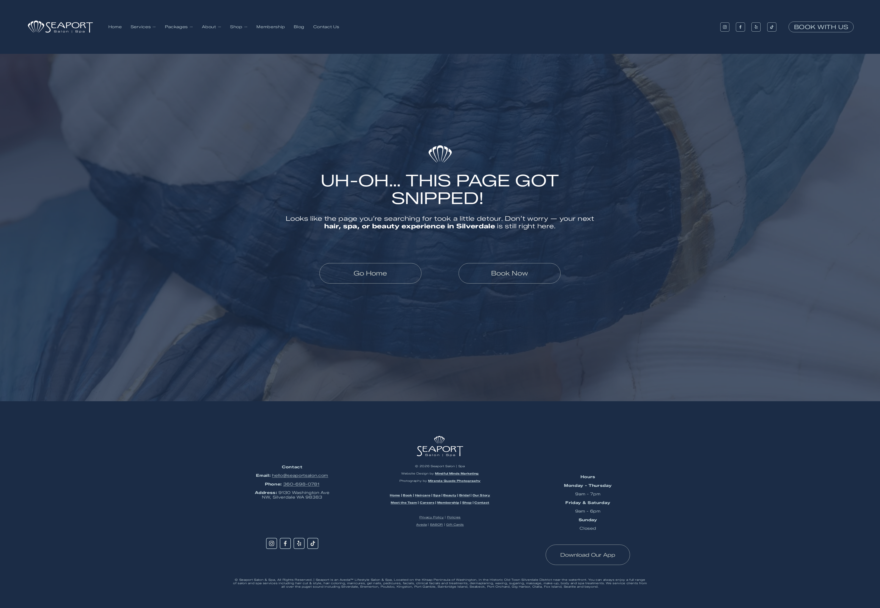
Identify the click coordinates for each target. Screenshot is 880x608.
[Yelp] (756, 27)
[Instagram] (724, 27)
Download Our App (587, 555)
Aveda (421, 524)
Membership (270, 27)
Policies (454, 517)
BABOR (436, 524)
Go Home (370, 273)
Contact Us (326, 27)
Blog (299, 27)
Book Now (509, 273)
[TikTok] (771, 27)
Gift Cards (455, 524)
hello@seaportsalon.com (300, 475)
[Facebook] (740, 27)
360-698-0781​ (301, 484)
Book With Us (821, 26)
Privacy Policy (431, 517)
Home (115, 27)
